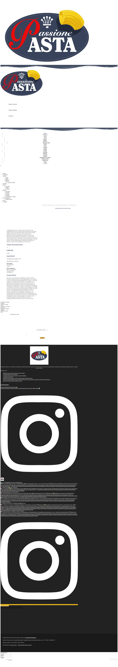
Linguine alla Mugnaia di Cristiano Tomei (12, 380)
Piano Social (13, 645)
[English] (1, 166)
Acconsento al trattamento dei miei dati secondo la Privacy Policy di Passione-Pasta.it (43, 335)
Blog (51, 208)
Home (48, 208)
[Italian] (0, 166)
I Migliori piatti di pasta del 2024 (10, 374)
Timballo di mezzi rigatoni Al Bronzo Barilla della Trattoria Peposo (17, 378)
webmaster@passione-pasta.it (25, 645)
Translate (10, 659)
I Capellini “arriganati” (8, 377)
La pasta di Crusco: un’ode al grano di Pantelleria (14, 375)
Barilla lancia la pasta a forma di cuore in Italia (14, 373)
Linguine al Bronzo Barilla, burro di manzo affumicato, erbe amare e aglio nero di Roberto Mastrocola (26, 379)
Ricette (53, 208)
